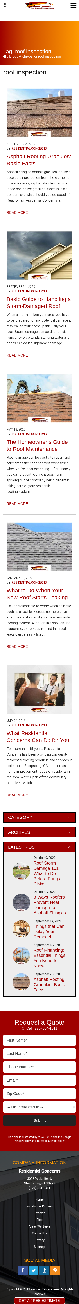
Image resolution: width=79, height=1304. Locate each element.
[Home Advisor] (55, 1270)
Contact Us (39, 1233)
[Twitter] (33, 1270)
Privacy (40, 1240)
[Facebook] (23, 1270)
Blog (13, 56)
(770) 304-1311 (45, 1028)
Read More (17, 212)
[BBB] (44, 1270)
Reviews (39, 1213)
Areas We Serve (39, 1226)
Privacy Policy (22, 1141)
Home (40, 1199)
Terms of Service (47, 1141)
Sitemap (39, 1247)
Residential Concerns (29, 148)
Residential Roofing (40, 1206)
